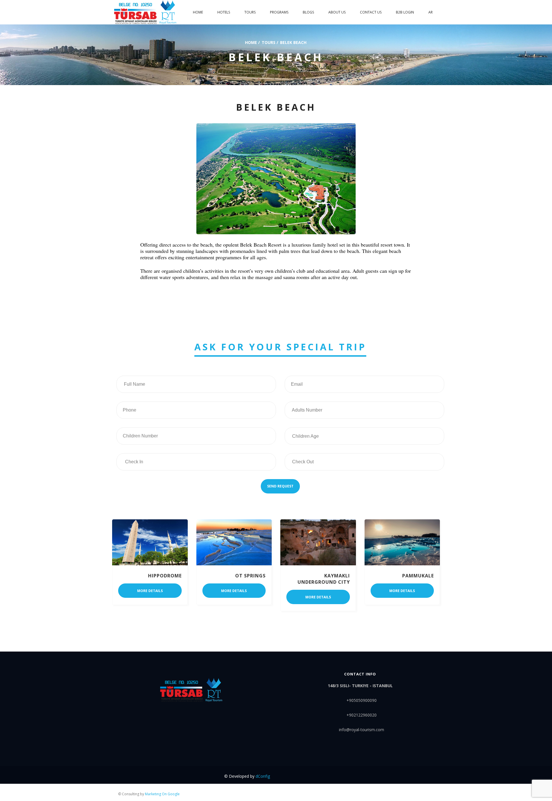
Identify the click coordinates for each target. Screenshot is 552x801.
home (198, 12)
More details (150, 590)
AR (430, 12)
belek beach (293, 42)
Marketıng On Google (162, 794)
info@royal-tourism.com (361, 729)
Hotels (223, 12)
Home (251, 42)
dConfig (263, 776)
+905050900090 (361, 700)
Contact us (371, 12)
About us (337, 12)
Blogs (308, 12)
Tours (250, 12)
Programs (279, 12)
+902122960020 (361, 715)
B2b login (405, 12)
